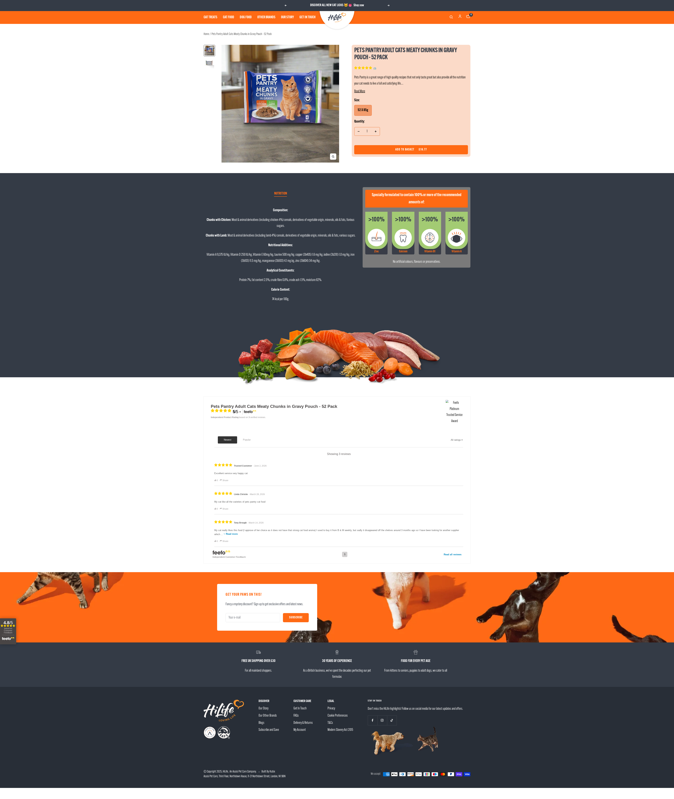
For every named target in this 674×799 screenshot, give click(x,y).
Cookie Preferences (338, 715)
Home (206, 34)
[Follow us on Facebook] (372, 720)
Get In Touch (300, 708)
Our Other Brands (268, 715)
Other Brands (266, 17)
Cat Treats (210, 17)
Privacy (331, 708)
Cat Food (228, 17)
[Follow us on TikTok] (392, 720)
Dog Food (246, 17)
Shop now (358, 5)
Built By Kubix (268, 771)
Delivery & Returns (303, 723)
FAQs (296, 715)
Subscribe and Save (269, 730)
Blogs (261, 723)
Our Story (287, 17)
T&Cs (330, 723)
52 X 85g (363, 110)
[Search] (452, 17)
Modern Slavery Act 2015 (340, 730)
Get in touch (307, 17)
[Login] (460, 17)
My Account (299, 730)
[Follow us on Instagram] (382, 720)
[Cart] (468, 17)
